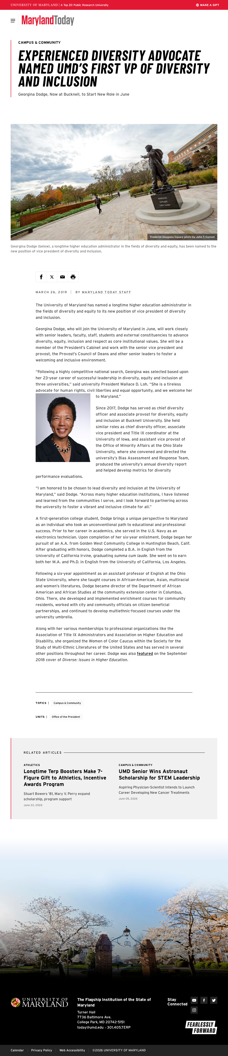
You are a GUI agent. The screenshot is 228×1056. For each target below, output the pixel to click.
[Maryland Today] (48, 20)
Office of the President (66, 716)
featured (145, 653)
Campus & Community (67, 703)
